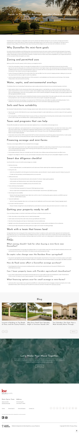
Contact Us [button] (39, 366)
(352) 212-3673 (5, 401)
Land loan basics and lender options (16, 150)
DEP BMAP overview (52, 190)
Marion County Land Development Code (40, 251)
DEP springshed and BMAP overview (16, 93)
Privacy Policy (73, 426)
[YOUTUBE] (63, 408)
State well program (37, 181)
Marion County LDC (65, 172)
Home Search (11, 408)
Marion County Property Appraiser (16, 132)
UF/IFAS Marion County (20, 196)
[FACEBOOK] (51, 408)
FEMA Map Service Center (53, 101)
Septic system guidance (48, 179)
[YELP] (66, 408)
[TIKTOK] (70, 408)
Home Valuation (21, 408)
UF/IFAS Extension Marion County (37, 117)
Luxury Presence (35, 426)
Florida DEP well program (50, 97)
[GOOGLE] (73, 408)
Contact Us (31, 408)
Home (3, 408)
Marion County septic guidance (62, 92)
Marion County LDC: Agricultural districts (27, 71)
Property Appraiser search (61, 201)
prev (3, 331)
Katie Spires (50, 236)
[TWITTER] (60, 408)
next (6, 331)
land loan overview (56, 284)
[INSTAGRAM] (54, 408)
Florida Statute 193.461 (54, 131)
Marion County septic (56, 259)
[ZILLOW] (76, 408)
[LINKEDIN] (57, 408)
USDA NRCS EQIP (54, 136)
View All (74, 331)
